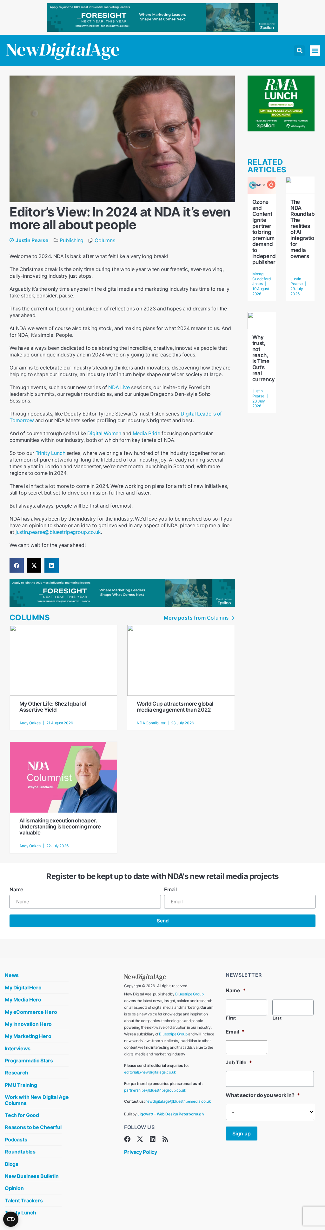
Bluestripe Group (189, 994)
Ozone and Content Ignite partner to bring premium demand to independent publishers (268, 232)
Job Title (239, 1062)
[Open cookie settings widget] (10, 1219)
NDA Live (119, 387)
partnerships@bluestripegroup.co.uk (155, 1090)
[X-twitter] (140, 1139)
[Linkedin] (152, 1139)
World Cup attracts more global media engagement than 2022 (175, 707)
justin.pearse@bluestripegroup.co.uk (58, 532)
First (231, 1018)
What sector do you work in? (263, 1095)
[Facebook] (127, 1139)
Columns (105, 240)
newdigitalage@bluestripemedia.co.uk (178, 1101)
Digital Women (104, 433)
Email (170, 889)
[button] (299, 50)
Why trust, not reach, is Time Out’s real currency (263, 358)
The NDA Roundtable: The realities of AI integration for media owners (305, 229)
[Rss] (165, 1139)
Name (16, 889)
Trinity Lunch (50, 453)
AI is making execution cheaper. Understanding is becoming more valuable (60, 826)
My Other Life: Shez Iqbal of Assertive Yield (52, 707)
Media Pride (146, 433)
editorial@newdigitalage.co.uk (150, 1072)
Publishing (71, 240)
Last (277, 1018)
